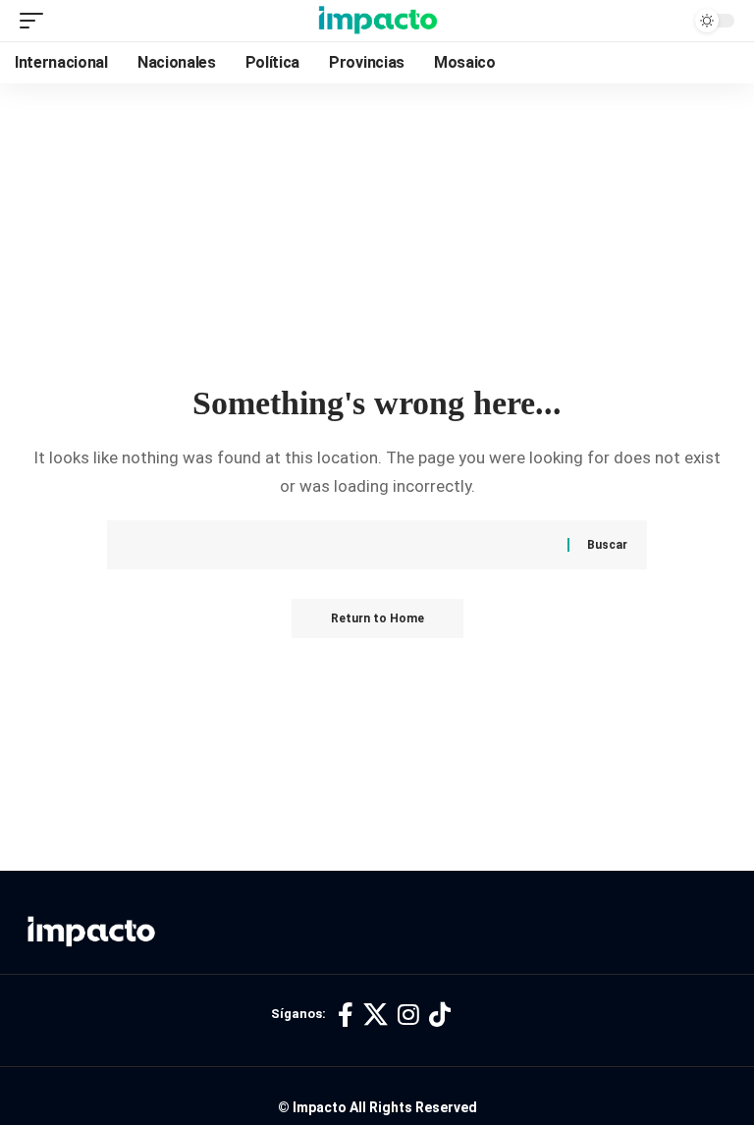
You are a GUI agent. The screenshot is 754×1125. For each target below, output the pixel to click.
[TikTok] (440, 1015)
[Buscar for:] (354, 544)
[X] (375, 1015)
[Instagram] (408, 1015)
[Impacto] (377, 20)
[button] (36, 20)
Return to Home (377, 618)
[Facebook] (345, 1015)
